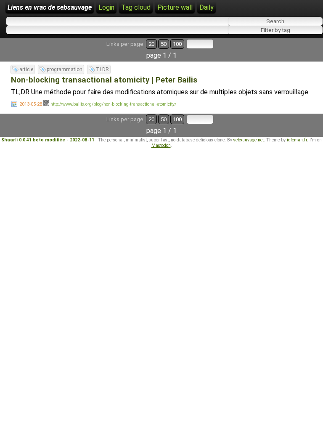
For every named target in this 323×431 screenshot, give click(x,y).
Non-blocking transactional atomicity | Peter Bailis (104, 80)
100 (177, 44)
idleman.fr (297, 140)
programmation (64, 69)
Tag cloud (136, 7)
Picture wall (175, 7)
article (26, 69)
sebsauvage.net (248, 140)
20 (151, 44)
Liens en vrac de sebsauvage (50, 7)
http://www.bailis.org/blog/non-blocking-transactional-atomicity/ (113, 104)
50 (164, 44)
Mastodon (161, 145)
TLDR (102, 69)
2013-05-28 (30, 104)
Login (106, 7)
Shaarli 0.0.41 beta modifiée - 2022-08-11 (47, 140)
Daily (206, 7)
